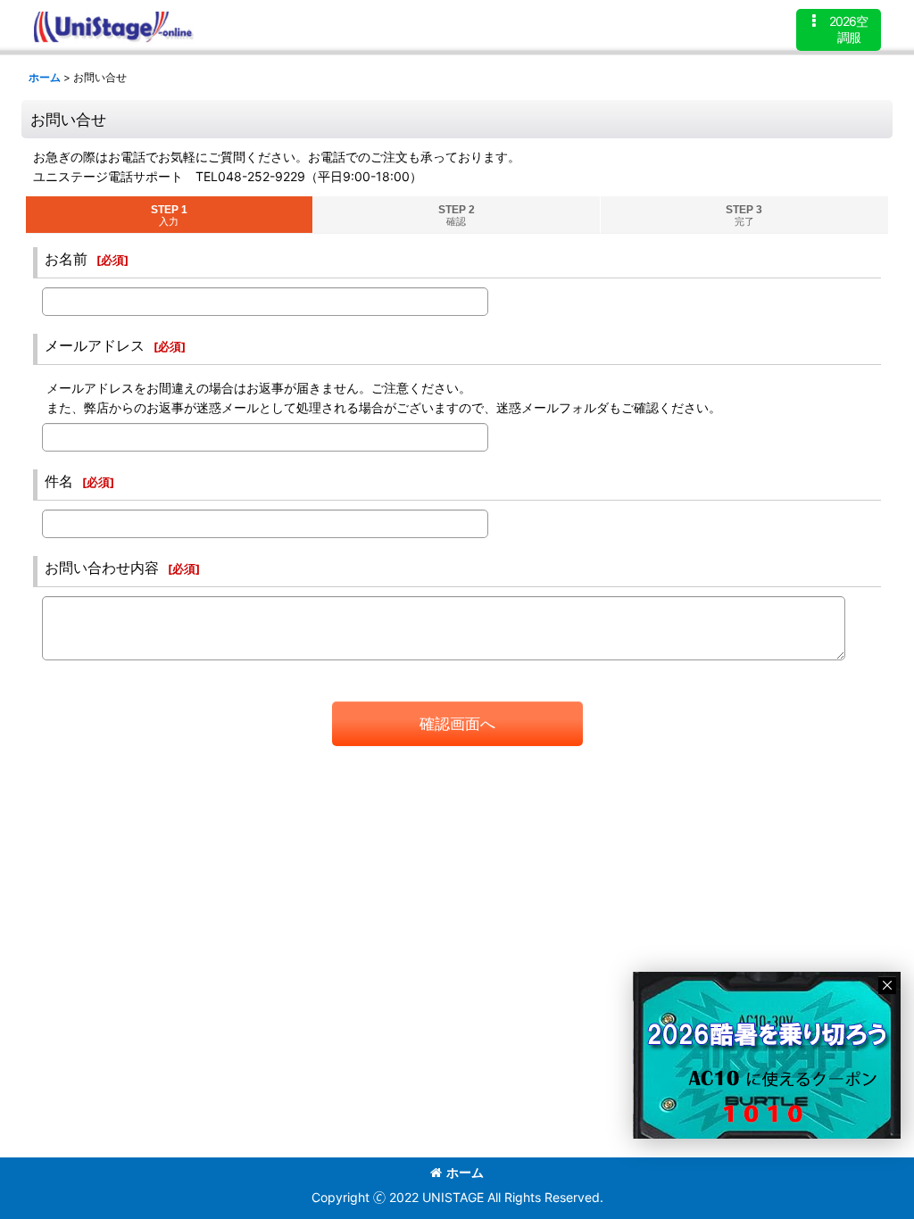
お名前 (66, 259)
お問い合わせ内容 (102, 567)
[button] (838, 30)
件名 (59, 481)
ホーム (465, 1172)
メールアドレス (95, 345)
